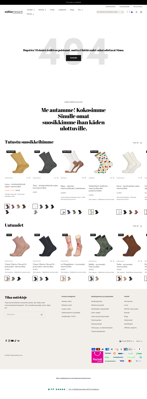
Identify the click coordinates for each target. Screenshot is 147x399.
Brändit (41, 10)
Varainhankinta (110, 6)
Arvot (126, 305)
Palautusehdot (96, 324)
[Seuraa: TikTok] (15, 340)
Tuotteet (30, 10)
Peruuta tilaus (137, 6)
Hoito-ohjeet (95, 313)
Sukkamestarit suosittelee (71, 313)
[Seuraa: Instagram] (9, 340)
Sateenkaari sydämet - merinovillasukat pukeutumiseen (99, 188)
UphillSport (64, 178)
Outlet (52, 10)
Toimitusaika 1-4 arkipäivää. (73, 2)
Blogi (72, 10)
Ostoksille (73, 58)
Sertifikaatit (128, 324)
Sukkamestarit (9, 178)
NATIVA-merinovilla (131, 309)
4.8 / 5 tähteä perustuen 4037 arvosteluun (83, 389)
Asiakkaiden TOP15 (69, 316)
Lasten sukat (66, 309)
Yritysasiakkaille (124, 6)
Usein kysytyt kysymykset (100, 316)
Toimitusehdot (96, 320)
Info (79, 10)
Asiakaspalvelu (96, 301)
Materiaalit (128, 320)
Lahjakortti (62, 10)
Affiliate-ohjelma (130, 328)
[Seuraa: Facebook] (6, 340)
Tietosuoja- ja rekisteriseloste (101, 328)
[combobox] (109, 12)
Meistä (29, 14)
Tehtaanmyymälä (97, 305)
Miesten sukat (67, 305)
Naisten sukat (66, 301)
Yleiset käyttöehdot (98, 331)
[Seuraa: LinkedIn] (18, 340)
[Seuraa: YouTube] (12, 340)
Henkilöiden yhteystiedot (100, 309)
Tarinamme (128, 301)
